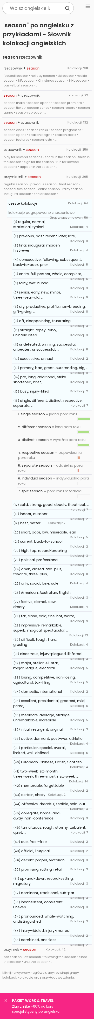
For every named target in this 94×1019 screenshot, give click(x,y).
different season (36, 427)
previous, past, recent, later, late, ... (49, 236)
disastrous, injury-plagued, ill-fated (50, 653)
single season (33, 414)
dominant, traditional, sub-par (47, 892)
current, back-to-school (41, 541)
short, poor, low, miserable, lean (48, 532)
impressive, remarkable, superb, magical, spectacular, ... (40, 628)
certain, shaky (33, 794)
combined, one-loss (38, 939)
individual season (37, 478)
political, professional (39, 559)
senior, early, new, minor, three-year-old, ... (37, 295)
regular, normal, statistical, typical (29, 224)
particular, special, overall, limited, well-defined (39, 750)
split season (32, 491)
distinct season (35, 439)
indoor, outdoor (33, 513)
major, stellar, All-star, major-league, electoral (36, 666)
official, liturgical (35, 851)
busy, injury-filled (34, 391)
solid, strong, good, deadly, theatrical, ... (54, 504)
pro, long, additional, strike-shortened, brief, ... (40, 380)
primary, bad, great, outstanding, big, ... (54, 367)
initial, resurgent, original (42, 729)
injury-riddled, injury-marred (45, 930)
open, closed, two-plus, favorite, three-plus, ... (37, 572)
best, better (30, 523)
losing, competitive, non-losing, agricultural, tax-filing (44, 680)
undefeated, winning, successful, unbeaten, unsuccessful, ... (44, 347)
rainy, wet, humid (33, 283)
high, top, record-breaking (44, 550)
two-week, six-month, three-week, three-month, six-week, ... (46, 774)
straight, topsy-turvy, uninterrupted (35, 333)
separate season (37, 465)
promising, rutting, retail (41, 869)
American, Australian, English (46, 592)
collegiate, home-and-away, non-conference (37, 816)
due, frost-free (34, 841)
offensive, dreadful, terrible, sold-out (53, 804)
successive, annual (36, 358)
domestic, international (41, 691)
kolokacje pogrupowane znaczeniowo (41, 212)
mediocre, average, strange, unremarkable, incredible (41, 718)
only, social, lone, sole (39, 583)
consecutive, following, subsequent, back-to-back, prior (47, 262)
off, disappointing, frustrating (45, 320)
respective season (38, 452)
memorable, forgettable (42, 785)
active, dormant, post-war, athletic (51, 738)
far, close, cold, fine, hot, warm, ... (49, 616)
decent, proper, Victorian (43, 860)
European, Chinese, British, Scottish (51, 762)
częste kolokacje (22, 203)
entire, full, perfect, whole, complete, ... (52, 273)
